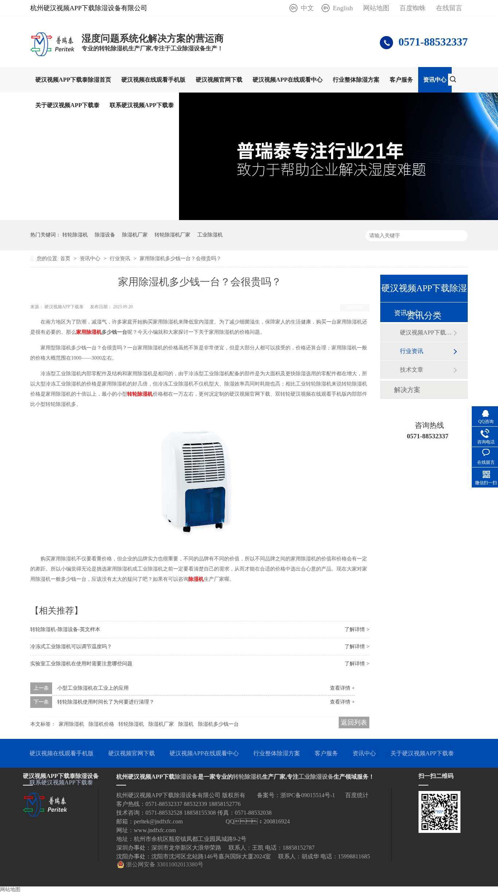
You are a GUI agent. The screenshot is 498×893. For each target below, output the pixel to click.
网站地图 (376, 8)
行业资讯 (121, 258)
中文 (307, 8)
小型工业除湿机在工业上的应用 (93, 688)
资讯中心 (435, 80)
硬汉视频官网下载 (219, 80)
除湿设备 (105, 235)
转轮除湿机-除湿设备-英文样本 (65, 629)
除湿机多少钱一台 (218, 724)
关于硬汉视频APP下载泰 (67, 105)
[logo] (52, 55)
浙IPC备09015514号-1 (307, 795)
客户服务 (401, 80)
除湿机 (186, 724)
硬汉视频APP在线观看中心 (288, 80)
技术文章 (411, 370)
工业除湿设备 (316, 776)
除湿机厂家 (135, 235)
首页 (66, 258)
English (343, 8)
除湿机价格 (101, 724)
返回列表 (354, 307)
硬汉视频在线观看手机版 (153, 80)
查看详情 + (342, 688)
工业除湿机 (210, 235)
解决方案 (407, 389)
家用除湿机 (71, 724)
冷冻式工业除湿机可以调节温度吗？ (71, 646)
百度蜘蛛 (413, 8)
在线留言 (449, 8)
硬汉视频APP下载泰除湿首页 (73, 80)
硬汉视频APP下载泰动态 (426, 332)
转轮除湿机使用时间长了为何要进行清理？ (105, 702)
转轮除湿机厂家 (172, 235)
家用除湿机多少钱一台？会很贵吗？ (180, 258)
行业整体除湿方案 (356, 80)
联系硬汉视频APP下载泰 (142, 105)
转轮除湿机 (75, 235)
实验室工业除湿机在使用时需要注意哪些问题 (81, 663)
